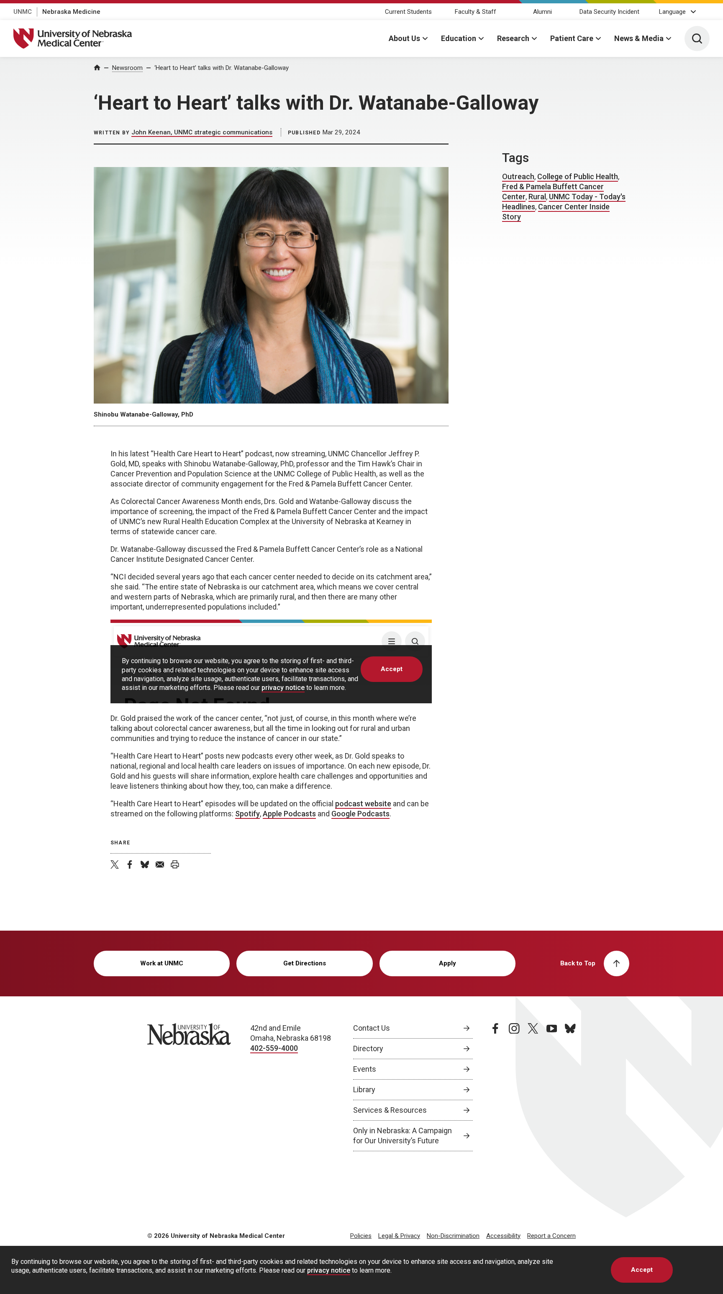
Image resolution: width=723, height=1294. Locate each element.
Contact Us (371, 1028)
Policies (361, 1236)
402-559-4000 (274, 1048)
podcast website (363, 803)
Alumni (542, 11)
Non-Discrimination (453, 1236)
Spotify (247, 813)
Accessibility (503, 1236)
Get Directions (304, 963)
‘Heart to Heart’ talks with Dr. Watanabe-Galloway (221, 68)
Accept (642, 1269)
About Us (404, 38)
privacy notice (328, 1270)
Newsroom (127, 68)
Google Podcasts (360, 813)
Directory (368, 1048)
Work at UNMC (161, 963)
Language (672, 11)
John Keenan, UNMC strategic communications (201, 132)
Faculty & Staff (475, 11)
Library (364, 1089)
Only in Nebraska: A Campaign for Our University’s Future (402, 1135)
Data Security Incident (609, 11)
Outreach (518, 176)
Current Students (408, 11)
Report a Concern (551, 1236)
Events (364, 1069)
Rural (537, 196)
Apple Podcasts (289, 813)
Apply (447, 963)
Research (513, 38)
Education (458, 38)
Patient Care (571, 38)
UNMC (22, 11)
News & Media (639, 38)
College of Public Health (577, 176)
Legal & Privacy (399, 1236)
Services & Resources (390, 1110)
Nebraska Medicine (71, 11)
